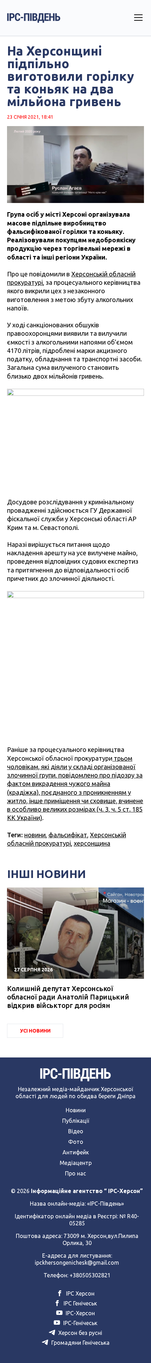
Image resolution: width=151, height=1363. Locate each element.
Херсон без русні (79, 1333)
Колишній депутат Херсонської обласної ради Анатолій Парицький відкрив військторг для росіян (68, 996)
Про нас (75, 1173)
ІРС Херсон (79, 1293)
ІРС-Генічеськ (79, 1323)
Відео (75, 1131)
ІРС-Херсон (79, 1313)
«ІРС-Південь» (105, 1203)
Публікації (75, 1121)
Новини (76, 1110)
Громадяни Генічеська (80, 1342)
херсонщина (92, 843)
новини (35, 834)
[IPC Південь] (33, 18)
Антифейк (76, 1152)
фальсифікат (67, 834)
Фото (75, 1142)
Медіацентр (76, 1163)
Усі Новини (35, 1031)
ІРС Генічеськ (79, 1303)
